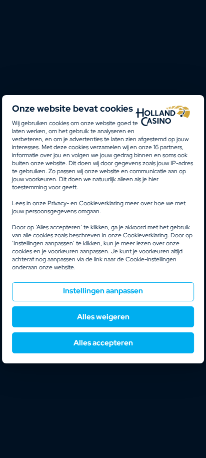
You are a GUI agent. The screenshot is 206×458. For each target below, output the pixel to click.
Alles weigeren (103, 317)
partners (168, 147)
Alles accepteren (103, 343)
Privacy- (58, 203)
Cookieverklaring (101, 203)
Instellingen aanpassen (103, 291)
